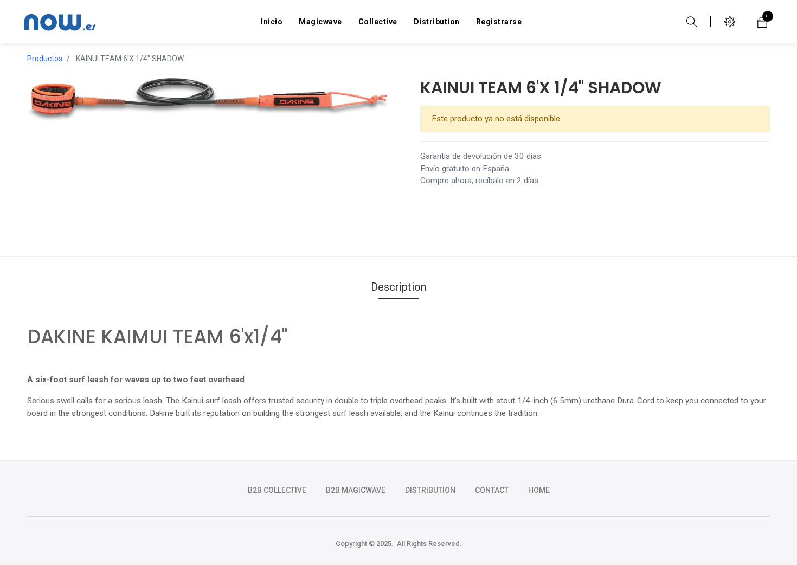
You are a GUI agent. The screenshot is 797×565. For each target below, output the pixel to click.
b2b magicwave (355, 490)
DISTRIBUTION (430, 490)
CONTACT (492, 490)
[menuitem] (272, 21)
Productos (44, 58)
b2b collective (277, 490)
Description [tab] (398, 286)
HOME (539, 490)
